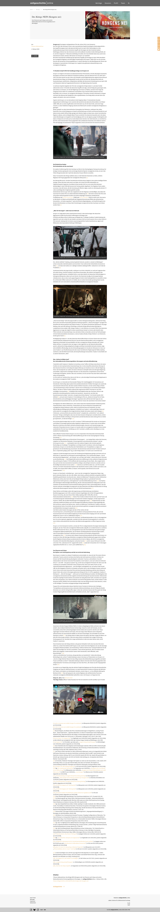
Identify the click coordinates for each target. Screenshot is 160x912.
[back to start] (41, 3)
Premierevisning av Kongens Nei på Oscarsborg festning (70, 776)
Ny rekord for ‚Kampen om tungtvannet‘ (69, 837)
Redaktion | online (122, 897)
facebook (31, 909)
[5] (60, 267)
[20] (76, 508)
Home (31, 9)
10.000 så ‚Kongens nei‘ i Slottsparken (66, 785)
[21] (81, 515)
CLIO (41, 909)
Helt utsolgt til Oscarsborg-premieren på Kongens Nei (74, 777)
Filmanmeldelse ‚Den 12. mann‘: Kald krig (64, 849)
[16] (98, 481)
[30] (62, 673)
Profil (116, 3)
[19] (91, 500)
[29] (58, 664)
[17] (92, 488)
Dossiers (108, 3)
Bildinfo (126, 38)
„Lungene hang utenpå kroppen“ (64, 862)
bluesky (159, 49)
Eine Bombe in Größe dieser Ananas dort (75, 843)
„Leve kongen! (79, 772)
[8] (58, 397)
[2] (87, 193)
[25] (83, 543)
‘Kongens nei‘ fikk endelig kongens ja (65, 766)
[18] (72, 497)
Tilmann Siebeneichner (37, 46)
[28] (63, 653)
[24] (85, 541)
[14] (76, 465)
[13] (65, 459)
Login (128, 904)
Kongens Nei (58, 742)
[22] (54, 523)
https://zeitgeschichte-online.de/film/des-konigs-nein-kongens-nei (70, 881)
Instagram (159, 46)
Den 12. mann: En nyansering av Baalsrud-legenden (69, 847)
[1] (87, 177)
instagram (38, 909)
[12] (65, 443)
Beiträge (99, 3)
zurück (35, 56)
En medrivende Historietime (65, 768)
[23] (64, 535)
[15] (64, 470)
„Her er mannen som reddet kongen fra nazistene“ (68, 727)
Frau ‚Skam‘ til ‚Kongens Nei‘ (62, 738)
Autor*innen (33, 897)
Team (123, 3)
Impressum (32, 901)
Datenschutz (33, 902)
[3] (61, 205)
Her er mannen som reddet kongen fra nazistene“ (68, 723)
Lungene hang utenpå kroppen (87, 742)
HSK (45, 909)
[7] (68, 391)
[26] (85, 544)
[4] (57, 265)
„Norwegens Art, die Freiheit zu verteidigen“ (67, 858)
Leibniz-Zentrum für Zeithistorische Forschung (119, 900)
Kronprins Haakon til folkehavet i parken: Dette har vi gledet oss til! (74, 792)
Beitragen (32, 899)
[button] (159, 38)
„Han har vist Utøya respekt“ (63, 866)
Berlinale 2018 (68, 678)
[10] (73, 418)
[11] (60, 437)
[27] (64, 635)
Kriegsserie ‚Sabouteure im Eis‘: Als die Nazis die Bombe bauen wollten (74, 841)
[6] (64, 335)
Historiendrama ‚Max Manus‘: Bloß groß (66, 834)
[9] (103, 411)
